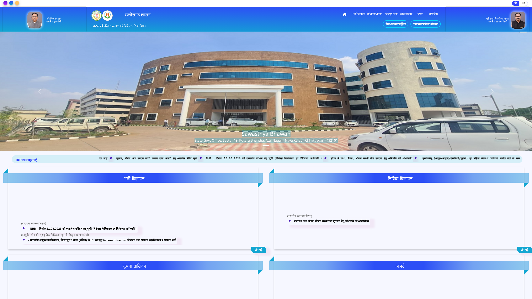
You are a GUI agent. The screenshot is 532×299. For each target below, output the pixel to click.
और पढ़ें (258, 249)
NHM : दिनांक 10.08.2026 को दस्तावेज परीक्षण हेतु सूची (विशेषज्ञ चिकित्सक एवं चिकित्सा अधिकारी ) (175, 158)
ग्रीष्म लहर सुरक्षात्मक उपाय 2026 (309, 287)
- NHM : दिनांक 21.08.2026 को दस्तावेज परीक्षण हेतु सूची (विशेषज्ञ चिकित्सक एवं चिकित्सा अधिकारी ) (79, 212)
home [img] (344, 14)
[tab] (266, 145)
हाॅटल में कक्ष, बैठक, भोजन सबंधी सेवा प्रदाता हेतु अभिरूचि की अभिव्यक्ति (283, 158)
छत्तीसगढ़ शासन (138, 14)
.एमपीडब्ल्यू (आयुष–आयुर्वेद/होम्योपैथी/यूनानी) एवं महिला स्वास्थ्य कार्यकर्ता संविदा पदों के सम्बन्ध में (384, 158)
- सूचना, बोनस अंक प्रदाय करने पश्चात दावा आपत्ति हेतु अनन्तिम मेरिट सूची (63, 235)
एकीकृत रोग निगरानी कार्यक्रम (306, 295)
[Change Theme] (5, 3)
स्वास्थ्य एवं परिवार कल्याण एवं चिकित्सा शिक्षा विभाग (118, 26)
